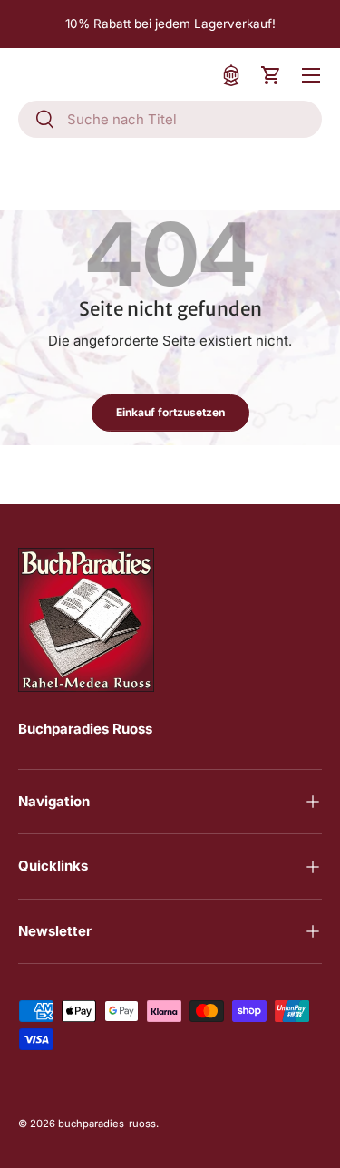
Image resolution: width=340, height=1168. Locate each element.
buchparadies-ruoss (107, 1123)
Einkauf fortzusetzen (170, 412)
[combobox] (170, 119)
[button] (271, 75)
